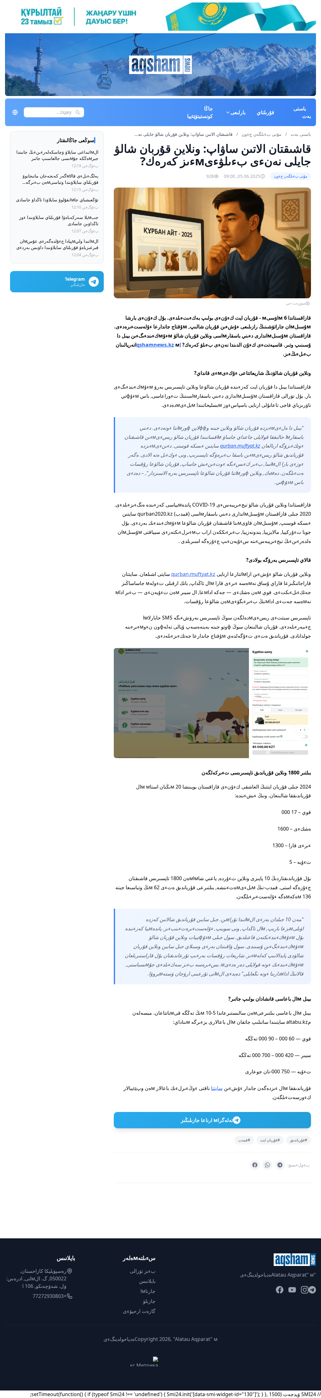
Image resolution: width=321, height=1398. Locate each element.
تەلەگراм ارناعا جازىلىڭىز (207, 1120)
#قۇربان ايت (270, 1140)
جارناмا (147, 1291)
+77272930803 (49, 1296)
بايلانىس (147, 1281)
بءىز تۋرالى (142, 1271)
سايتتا (217, 1088)
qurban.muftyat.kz (240, 445)
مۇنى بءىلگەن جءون (261, 134)
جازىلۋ (149, 1301)
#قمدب (244, 1140)
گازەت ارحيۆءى (139, 1311)
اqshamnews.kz (158, 344)
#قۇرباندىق (298, 1140)
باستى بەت (302, 112)
